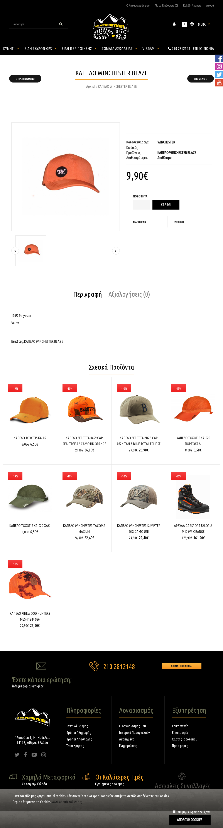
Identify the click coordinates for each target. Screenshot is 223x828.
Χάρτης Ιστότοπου (184, 739)
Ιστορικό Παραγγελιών (134, 732)
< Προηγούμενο (25, 78)
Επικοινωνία (180, 726)
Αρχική (91, 86)
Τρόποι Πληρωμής (78, 732)
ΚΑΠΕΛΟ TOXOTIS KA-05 (30, 438)
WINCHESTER (166, 142)
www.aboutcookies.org (67, 802)
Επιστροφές (180, 732)
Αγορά (210, 5)
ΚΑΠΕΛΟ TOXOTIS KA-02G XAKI (30, 525)
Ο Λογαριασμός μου (138, 5)
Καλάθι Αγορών (192, 5)
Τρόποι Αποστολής (79, 739)
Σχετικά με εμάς (77, 726)
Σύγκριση (179, 222)
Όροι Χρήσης (75, 746)
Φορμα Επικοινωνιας (182, 666)
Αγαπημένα (139, 222)
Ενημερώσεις (128, 746)
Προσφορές (180, 746)
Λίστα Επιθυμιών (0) (166, 5)
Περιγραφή (87, 294)
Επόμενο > (200, 78)
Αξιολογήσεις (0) (129, 294)
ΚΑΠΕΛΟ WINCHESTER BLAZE (117, 86)
